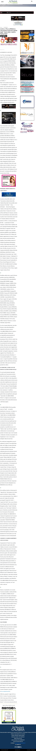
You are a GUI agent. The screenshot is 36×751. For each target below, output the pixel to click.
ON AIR (9, 12)
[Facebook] (15, 747)
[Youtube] (19, 747)
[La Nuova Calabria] (13, 1)
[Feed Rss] (21, 747)
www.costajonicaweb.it (5, 691)
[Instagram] (17, 747)
